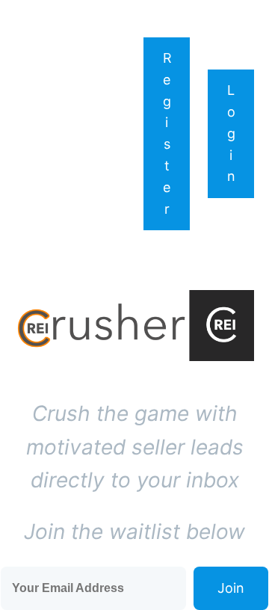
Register (167, 133)
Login (231, 133)
